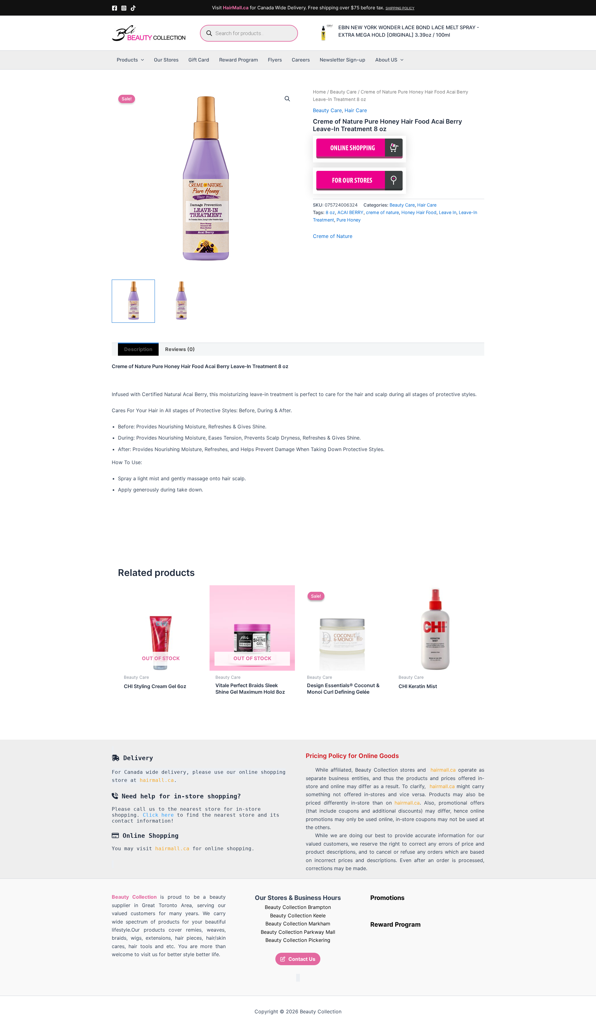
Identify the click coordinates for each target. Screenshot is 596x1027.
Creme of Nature (332, 236)
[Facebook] (114, 8)
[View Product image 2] (181, 301)
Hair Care (356, 110)
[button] (141, 60)
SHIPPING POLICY (400, 8)
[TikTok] (133, 8)
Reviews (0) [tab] (180, 349)
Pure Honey (348, 219)
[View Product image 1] (133, 301)
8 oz (330, 212)
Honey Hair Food (418, 212)
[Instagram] (124, 8)
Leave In (447, 212)
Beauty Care (343, 92)
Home (319, 92)
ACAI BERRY (350, 212)
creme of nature (382, 212)
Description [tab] (138, 349)
